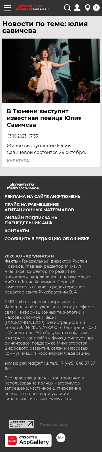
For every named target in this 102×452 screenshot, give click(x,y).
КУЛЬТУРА (18, 161)
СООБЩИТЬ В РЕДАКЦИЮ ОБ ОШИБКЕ (47, 238)
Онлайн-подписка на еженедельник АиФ (31, 220)
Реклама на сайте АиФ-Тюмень (42, 196)
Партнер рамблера (53, 424)
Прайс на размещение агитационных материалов (39, 207)
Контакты (17, 230)
